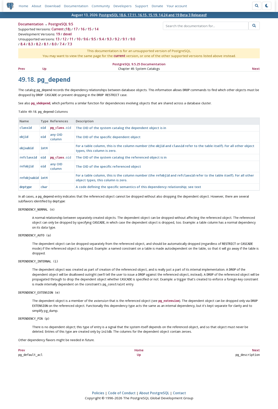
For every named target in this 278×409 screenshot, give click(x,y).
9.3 (109, 39)
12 (64, 39)
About (36, 6)
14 (96, 29)
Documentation (76, 6)
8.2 (38, 44)
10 (78, 39)
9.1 (124, 39)
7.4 (62, 44)
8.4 (22, 44)
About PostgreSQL (154, 393)
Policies (98, 393)
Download (52, 6)
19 (58, 34)
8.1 (46, 44)
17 (76, 29)
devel (67, 34)
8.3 (30, 44)
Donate (157, 6)
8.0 (54, 44)
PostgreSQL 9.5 (60, 24)
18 (68, 29)
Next (256, 69)
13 (58, 39)
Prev (21, 69)
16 (82, 29)
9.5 (93, 39)
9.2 (117, 39)
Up (44, 69)
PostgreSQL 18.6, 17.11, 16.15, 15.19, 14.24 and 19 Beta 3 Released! (153, 15)
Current (57, 29)
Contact (179, 393)
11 (71, 39)
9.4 (101, 39)
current (119, 56)
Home (23, 6)
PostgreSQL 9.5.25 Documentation (139, 64)
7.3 (69, 44)
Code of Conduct (122, 393)
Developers (122, 6)
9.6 (85, 39)
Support (141, 6)
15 (89, 29)
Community (101, 6)
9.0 (132, 39)
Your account (177, 6)
